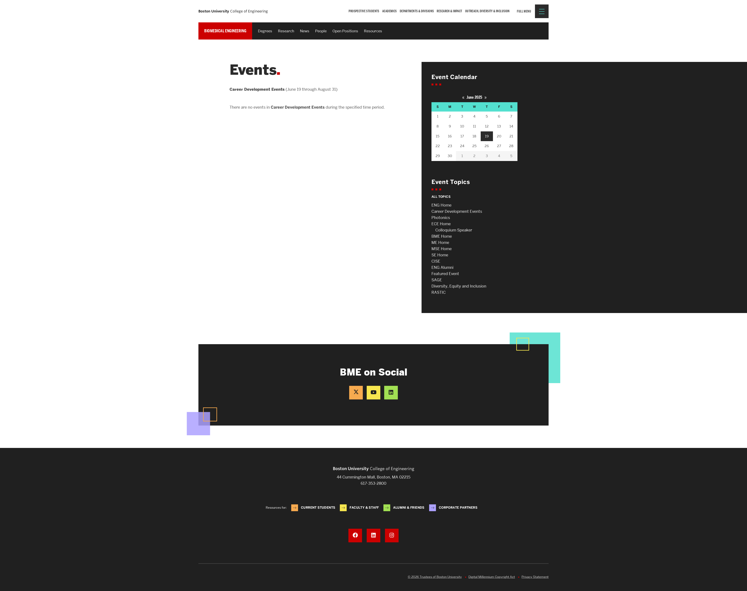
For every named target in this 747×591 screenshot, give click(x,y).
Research (286, 31)
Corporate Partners (458, 508)
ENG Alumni (442, 267)
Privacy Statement (535, 577)
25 (474, 146)
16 (450, 136)
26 (487, 146)
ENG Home (441, 205)
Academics (389, 11)
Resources (373, 31)
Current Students (318, 508)
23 (450, 146)
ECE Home (441, 223)
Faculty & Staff (364, 508)
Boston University (209, 577)
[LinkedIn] (391, 392)
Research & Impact (449, 11)
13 (499, 126)
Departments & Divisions (417, 11)
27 (499, 146)
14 (511, 126)
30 (450, 156)
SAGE (436, 279)
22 (438, 146)
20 (499, 136)
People (321, 31)
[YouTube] (373, 392)
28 (511, 146)
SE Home (439, 255)
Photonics (440, 217)
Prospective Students (364, 11)
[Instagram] (392, 535)
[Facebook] (355, 535)
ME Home (440, 242)
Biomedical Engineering (225, 30)
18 (474, 136)
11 (474, 126)
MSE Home (441, 248)
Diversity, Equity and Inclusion (458, 286)
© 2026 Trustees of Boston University (435, 577)
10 (462, 126)
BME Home (441, 236)
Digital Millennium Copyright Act (491, 577)
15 (437, 136)
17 (462, 136)
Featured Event (445, 273)
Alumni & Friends (408, 508)
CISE (435, 261)
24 (462, 146)
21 (511, 136)
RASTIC (438, 292)
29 (438, 156)
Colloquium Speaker (453, 230)
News (304, 31)
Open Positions (345, 31)
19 (487, 136)
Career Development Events (456, 211)
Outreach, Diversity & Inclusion (487, 11)
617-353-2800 (373, 483)
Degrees (265, 31)
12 (487, 126)
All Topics (441, 197)
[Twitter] (356, 392)
